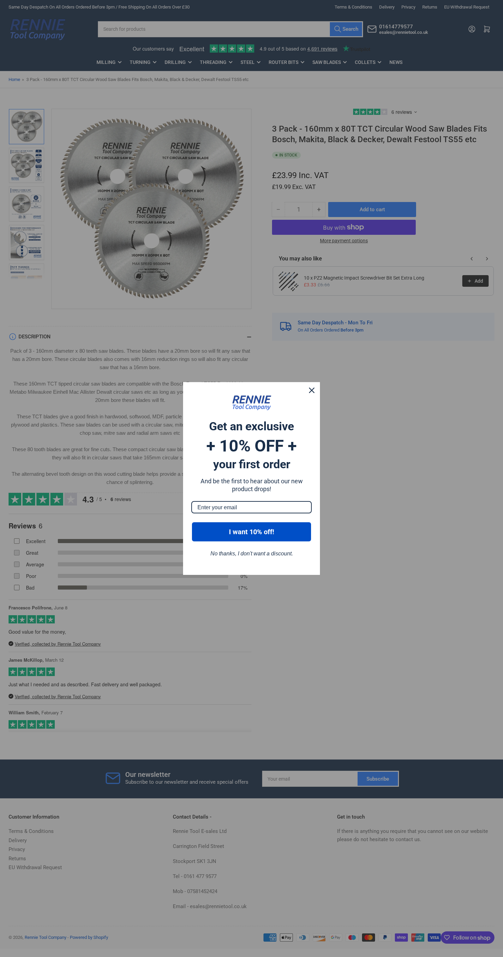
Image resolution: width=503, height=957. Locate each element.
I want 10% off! (251, 532)
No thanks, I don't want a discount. (251, 553)
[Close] (312, 390)
